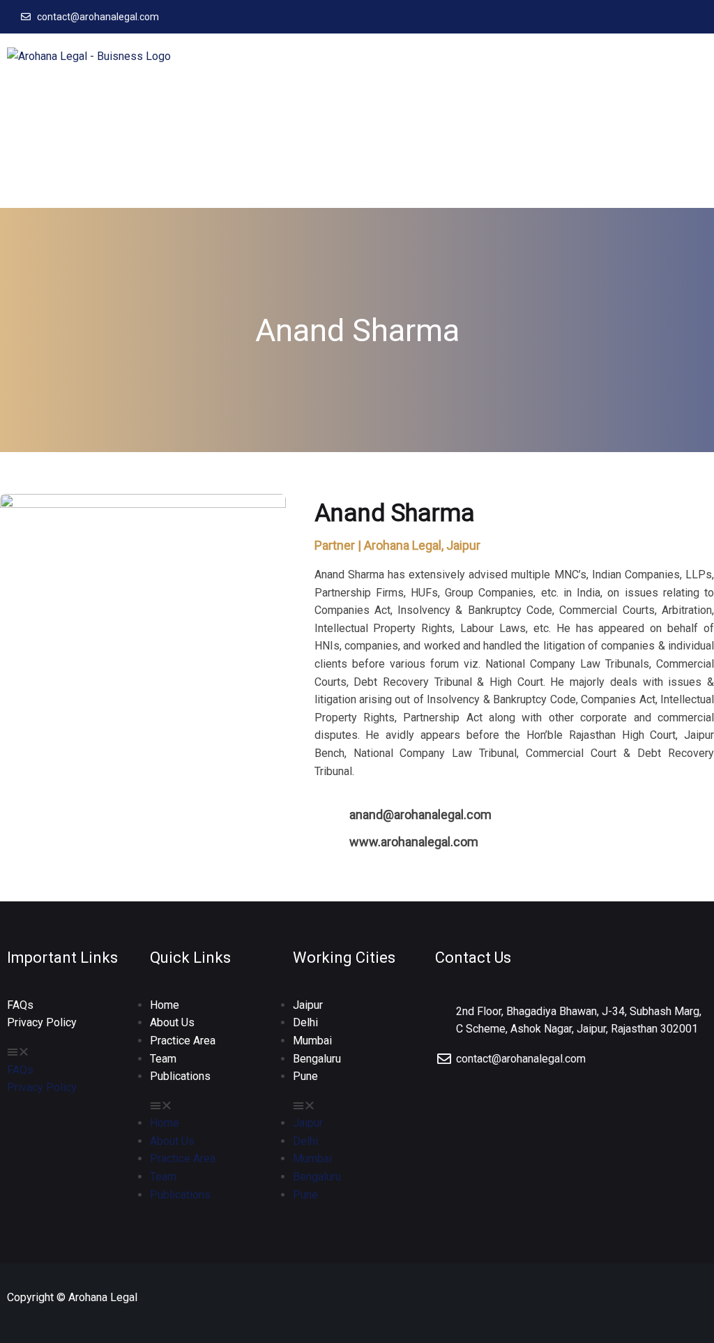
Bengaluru (317, 1058)
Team (163, 1058)
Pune (305, 1076)
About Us (172, 1022)
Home (164, 1005)
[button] (694, 120)
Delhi (305, 1022)
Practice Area (182, 1040)
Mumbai (312, 1040)
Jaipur (308, 1005)
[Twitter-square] (678, 17)
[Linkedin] (697, 17)
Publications (180, 1076)
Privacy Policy (42, 1022)
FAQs (20, 1005)
